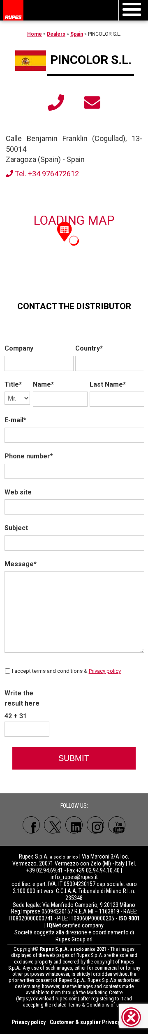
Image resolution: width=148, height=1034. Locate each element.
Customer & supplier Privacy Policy (93, 1022)
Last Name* (108, 384)
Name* (43, 384)
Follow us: (74, 805)
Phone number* (29, 456)
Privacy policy (105, 671)
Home (34, 34)
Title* (13, 384)
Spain (76, 34)
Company (19, 348)
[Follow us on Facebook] (31, 825)
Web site (18, 492)
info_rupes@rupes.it (74, 877)
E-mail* (15, 420)
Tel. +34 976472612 (46, 173)
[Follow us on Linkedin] (74, 825)
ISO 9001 (129, 918)
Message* (21, 564)
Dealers (56, 34)
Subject (16, 528)
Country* (89, 348)
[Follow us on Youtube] (116, 825)
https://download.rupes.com (48, 998)
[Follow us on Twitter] (52, 825)
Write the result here (22, 698)
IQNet (54, 925)
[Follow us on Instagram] (95, 825)
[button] (65, 231)
